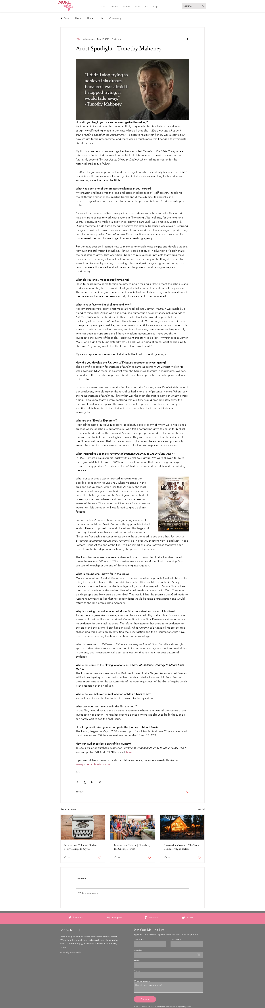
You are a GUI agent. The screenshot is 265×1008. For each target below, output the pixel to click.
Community (115, 18)
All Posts (64, 18)
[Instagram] (108, 917)
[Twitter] (183, 917)
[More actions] (187, 39)
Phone (137, 971)
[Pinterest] (146, 918)
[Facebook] (70, 917)
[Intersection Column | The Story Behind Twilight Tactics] (182, 827)
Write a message (142, 981)
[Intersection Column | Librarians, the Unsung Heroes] (132, 827)
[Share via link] (99, 782)
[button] (114, 6)
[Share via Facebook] (77, 782)
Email (136, 961)
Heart (78, 18)
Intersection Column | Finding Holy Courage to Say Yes (80, 846)
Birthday (138, 950)
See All (201, 808)
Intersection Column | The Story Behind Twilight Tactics (181, 846)
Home (90, 18)
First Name (139, 939)
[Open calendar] (198, 955)
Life (101, 18)
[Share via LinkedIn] (92, 782)
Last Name (176, 939)
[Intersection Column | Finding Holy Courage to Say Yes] (83, 827)
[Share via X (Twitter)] (84, 782)
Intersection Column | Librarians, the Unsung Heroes (132, 846)
